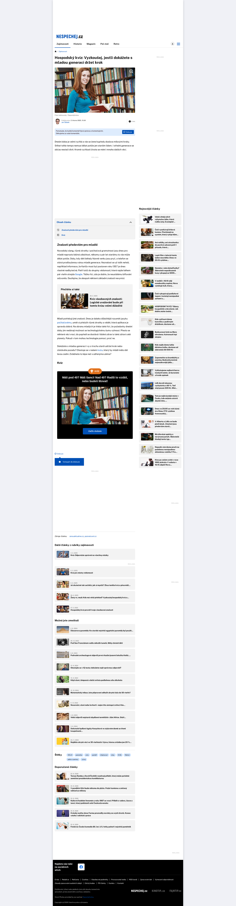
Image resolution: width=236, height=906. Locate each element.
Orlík (119, 755)
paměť (94, 755)
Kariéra (111, 883)
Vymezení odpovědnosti (164, 880)
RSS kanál (133, 880)
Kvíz (63, 235)
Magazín (91, 44)
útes (112, 755)
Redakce (65, 880)
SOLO (70, 755)
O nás (57, 880)
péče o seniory (73, 759)
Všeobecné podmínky (99, 880)
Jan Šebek (65, 122)
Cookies (85, 880)
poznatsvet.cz (90, 536)
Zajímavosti (63, 44)
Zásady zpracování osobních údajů (68, 883)
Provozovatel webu (118, 880)
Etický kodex (90, 883)
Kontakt (120, 883)
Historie (78, 44)
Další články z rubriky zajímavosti (74, 545)
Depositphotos (88, 897)
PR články (102, 883)
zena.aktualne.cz (76, 536)
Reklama (75, 880)
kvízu (100, 350)
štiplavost (104, 755)
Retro (116, 44)
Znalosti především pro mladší (75, 230)
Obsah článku (64, 222)
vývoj (84, 759)
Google (78, 274)
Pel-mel (104, 44)
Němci (127, 755)
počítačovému (64, 322)
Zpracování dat (146, 880)
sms (87, 755)
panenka (79, 755)
